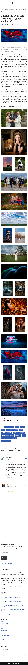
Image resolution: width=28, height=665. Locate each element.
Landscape (15, 432)
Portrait (3, 438)
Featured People (4, 623)
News (2, 628)
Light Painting (21, 432)
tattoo (8, 438)
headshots (9, 432)
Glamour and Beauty (6, 635)
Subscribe (4, 557)
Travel (3, 637)
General (2, 626)
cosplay (3, 429)
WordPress (18, 663)
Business (3, 621)
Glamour (3, 432)
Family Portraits (10, 429)
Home (2, 9)
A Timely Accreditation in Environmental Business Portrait (13, 578)
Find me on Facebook (7, 563)
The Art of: (3, 642)
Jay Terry (4, 24)
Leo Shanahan (4, 595)
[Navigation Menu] (14, 3)
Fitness (21, 429)
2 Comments (17, 24)
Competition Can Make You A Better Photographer (11, 572)
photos (24, 435)
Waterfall (14, 438)
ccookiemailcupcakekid (6, 605)
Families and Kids (5, 633)
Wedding (3, 639)
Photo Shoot (18, 435)
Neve (9, 663)
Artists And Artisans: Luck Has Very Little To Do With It (12, 580)
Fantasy (16, 429)
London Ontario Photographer (7, 435)
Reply (26, 458)
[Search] (25, 655)
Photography (7, 9)
